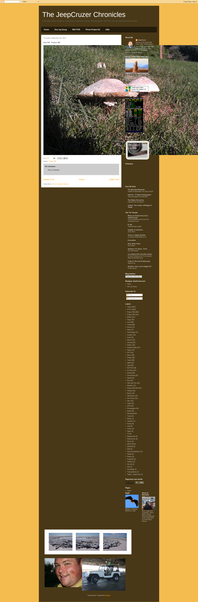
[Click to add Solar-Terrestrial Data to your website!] (134, 132)
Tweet (129, 307)
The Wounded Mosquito (136, 189)
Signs (129, 431)
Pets (128, 401)
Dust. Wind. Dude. (134, 244)
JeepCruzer (142, 40)
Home (46, 30)
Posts (130, 295)
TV (128, 434)
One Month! (131, 245)
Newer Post (48, 179)
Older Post (114, 179)
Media (129, 378)
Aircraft (129, 464)
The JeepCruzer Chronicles (83, 14)
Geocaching (131, 375)
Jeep (128, 365)
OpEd (129, 363)
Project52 (130, 459)
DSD (128, 449)
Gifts (108, 30)
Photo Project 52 (93, 30)
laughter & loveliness (135, 230)
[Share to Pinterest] (67, 158)
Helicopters (131, 396)
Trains (129, 416)
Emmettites (132, 240)
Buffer (129, 317)
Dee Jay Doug (61, 30)
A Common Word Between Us (137, 237)
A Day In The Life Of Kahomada (139, 261)
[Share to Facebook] (64, 158)
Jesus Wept (131, 232)
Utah (128, 426)
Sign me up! (131, 263)
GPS (128, 406)
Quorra (129, 411)
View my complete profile (133, 52)
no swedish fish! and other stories (140, 254)
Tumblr (129, 325)
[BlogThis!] (60, 158)
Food (129, 337)
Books (129, 393)
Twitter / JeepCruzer (133, 474)
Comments (132, 298)
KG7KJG (130, 368)
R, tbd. (130, 225)
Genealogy (130, 469)
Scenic (129, 429)
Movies (129, 340)
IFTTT (129, 309)
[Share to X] (62, 158)
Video (129, 403)
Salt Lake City (132, 383)
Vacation (130, 421)
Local (129, 322)
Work (129, 330)
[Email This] (58, 158)
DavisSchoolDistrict (133, 451)
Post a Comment (53, 170)
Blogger (107, 595)
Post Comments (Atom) (60, 184)
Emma (129, 327)
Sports (129, 350)
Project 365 (131, 314)
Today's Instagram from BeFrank (138, 196)
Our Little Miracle (133, 251)
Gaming (129, 342)
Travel (129, 360)
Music (129, 355)
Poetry (129, 423)
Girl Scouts (131, 398)
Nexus (129, 441)
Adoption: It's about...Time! (137, 249)
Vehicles (130, 461)
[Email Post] (54, 158)
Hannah (129, 391)
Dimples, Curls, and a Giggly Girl (139, 266)
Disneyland (131, 413)
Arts (128, 467)
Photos (129, 456)
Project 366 (52, 161)
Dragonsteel (131, 436)
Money (129, 418)
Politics (129, 345)
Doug (129, 319)
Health (129, 454)
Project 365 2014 (132, 388)
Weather (130, 385)
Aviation (130, 335)
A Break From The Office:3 (136, 202)
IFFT (128, 352)
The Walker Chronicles (136, 200)
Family (129, 357)
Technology (131, 332)
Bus (128, 380)
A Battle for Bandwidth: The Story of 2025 (140, 191)
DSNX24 (130, 446)
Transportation (132, 472)
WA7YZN (76, 30)
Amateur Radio (132, 347)
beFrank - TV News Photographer (139, 195)
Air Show (130, 370)
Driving (129, 373)
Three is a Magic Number (137, 235)
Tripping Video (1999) (134, 226)
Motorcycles (131, 439)
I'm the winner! (132, 268)
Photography (131, 408)
